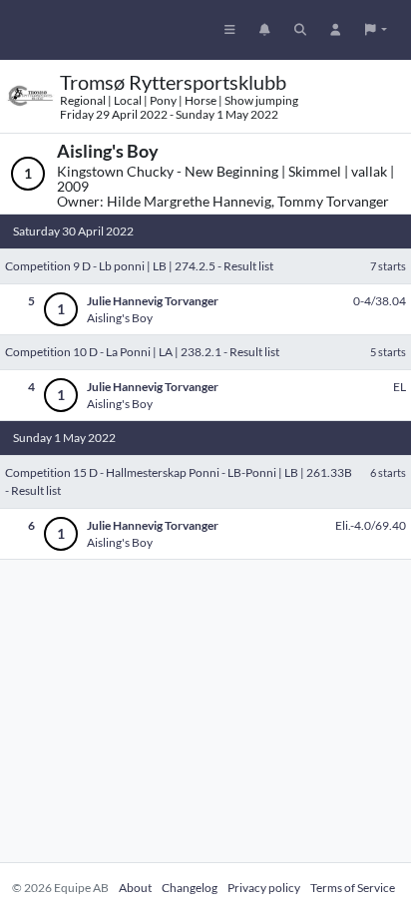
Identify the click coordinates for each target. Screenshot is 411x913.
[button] (376, 30)
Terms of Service (352, 887)
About (135, 887)
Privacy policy (263, 887)
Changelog (189, 887)
